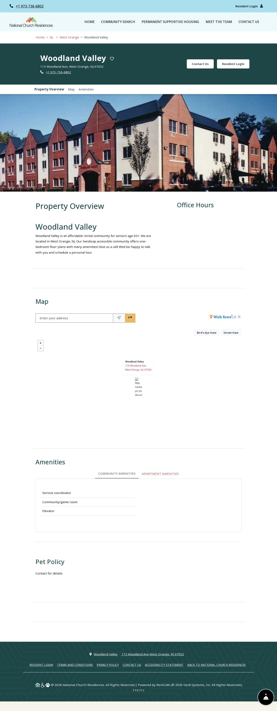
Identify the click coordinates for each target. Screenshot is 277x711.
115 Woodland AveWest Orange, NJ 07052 (138, 367)
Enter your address (54, 318)
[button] (138, 143)
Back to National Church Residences (216, 665)
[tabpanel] (138, 505)
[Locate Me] (119, 318)
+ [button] (40, 343)
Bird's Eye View (208, 332)
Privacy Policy (108, 665)
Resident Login (247, 6)
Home (89, 22)
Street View (232, 332)
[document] (138, 386)
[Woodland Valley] (138, 387)
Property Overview (49, 89)
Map (71, 89)
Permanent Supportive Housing (170, 22)
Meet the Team (219, 22)
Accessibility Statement (164, 665)
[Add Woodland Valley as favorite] (112, 58)
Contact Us (248, 22)
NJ (51, 37)
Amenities (86, 89)
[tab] (117, 474)
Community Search (118, 22)
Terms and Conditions (75, 665)
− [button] (40, 348)
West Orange (69, 37)
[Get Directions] (130, 318)
